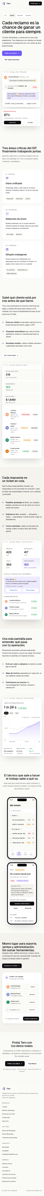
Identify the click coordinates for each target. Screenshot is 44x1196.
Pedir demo (34, 3)
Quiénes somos (7, 1164)
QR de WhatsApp (7, 1134)
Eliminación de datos (9, 1181)
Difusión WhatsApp (8, 1110)
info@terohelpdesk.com (10, 1154)
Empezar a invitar (10, 966)
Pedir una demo (11, 53)
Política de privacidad (9, 1178)
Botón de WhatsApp (8, 1131)
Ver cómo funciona (12, 60)
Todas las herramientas (9, 1138)
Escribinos (32, 1063)
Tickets (4, 1107)
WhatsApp (5, 1147)
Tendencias (6, 1117)
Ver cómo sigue (10, 355)
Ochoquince (6, 1171)
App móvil (5, 1121)
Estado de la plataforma (34, 1190)
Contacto (5, 1167)
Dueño (12, 15)
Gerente (20, 15)
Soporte (28, 15)
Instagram (5, 1151)
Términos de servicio (9, 1174)
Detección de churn (8, 1114)
